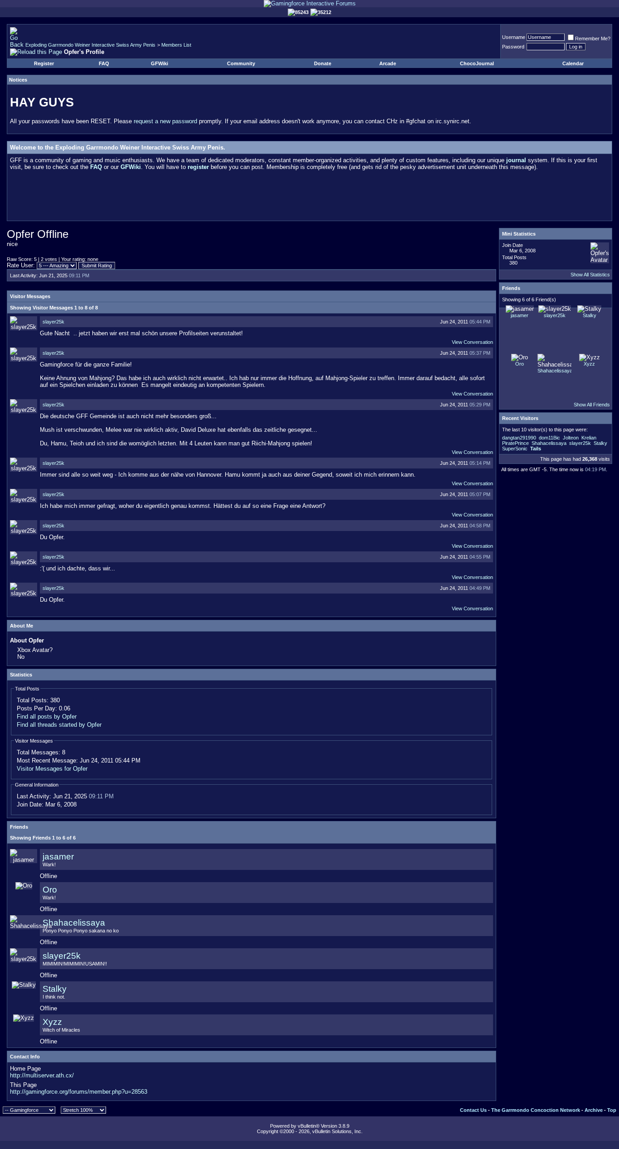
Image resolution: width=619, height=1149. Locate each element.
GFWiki (159, 63)
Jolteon (571, 437)
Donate (322, 63)
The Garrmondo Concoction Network (535, 1110)
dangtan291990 (519, 437)
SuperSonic (514, 448)
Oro (50, 889)
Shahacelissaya (74, 922)
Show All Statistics (590, 274)
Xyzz (52, 1022)
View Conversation (472, 342)
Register (44, 63)
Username (513, 37)
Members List (176, 45)
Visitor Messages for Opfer (52, 768)
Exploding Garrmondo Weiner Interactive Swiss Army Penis (90, 45)
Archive (594, 1110)
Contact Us (473, 1110)
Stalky (55, 989)
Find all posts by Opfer (47, 716)
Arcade (387, 63)
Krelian (588, 437)
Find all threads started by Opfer (59, 724)
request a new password (165, 121)
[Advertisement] (309, 197)
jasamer (58, 856)
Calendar (573, 63)
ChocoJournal (477, 63)
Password (513, 46)
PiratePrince (515, 443)
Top (611, 1110)
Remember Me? (592, 38)
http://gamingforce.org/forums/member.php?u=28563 (78, 1091)
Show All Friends (592, 404)
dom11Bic (549, 437)
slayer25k (53, 321)
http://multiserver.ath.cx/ (42, 1075)
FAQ (104, 63)
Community (241, 63)
